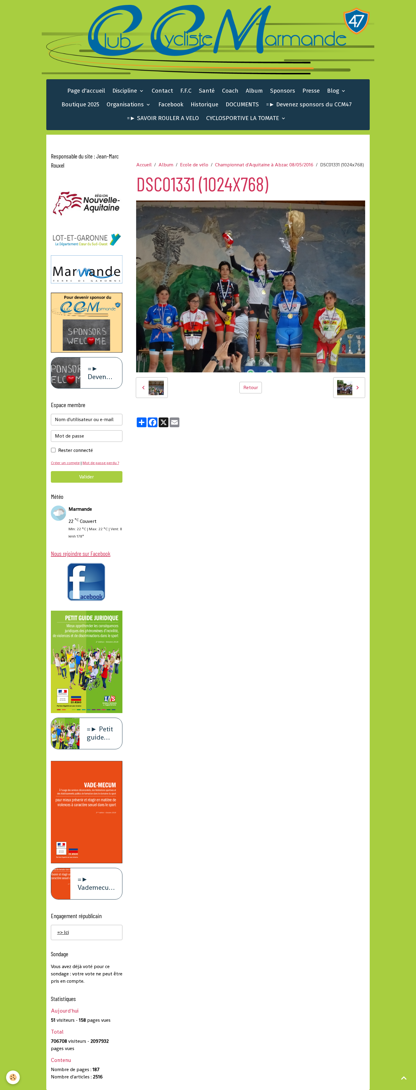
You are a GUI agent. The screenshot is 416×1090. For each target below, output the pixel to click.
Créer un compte (65, 462)
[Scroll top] (403, 1077)
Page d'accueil (86, 90)
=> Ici (63, 932)
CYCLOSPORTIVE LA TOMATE (243, 118)
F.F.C (186, 90)
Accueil (144, 165)
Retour (250, 387)
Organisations (126, 104)
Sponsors (282, 90)
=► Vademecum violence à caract (96, 883)
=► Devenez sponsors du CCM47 (309, 104)
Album (254, 90)
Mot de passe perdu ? (101, 462)
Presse (311, 90)
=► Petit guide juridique (101, 733)
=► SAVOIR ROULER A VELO (163, 118)
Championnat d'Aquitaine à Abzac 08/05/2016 (264, 165)
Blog (333, 90)
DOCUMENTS (242, 104)
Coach (230, 90)
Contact (162, 90)
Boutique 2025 (80, 104)
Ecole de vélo (194, 165)
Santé (207, 90)
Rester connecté (75, 450)
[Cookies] (13, 1077)
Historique (204, 104)
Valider (86, 477)
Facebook (170, 104)
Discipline (125, 90)
